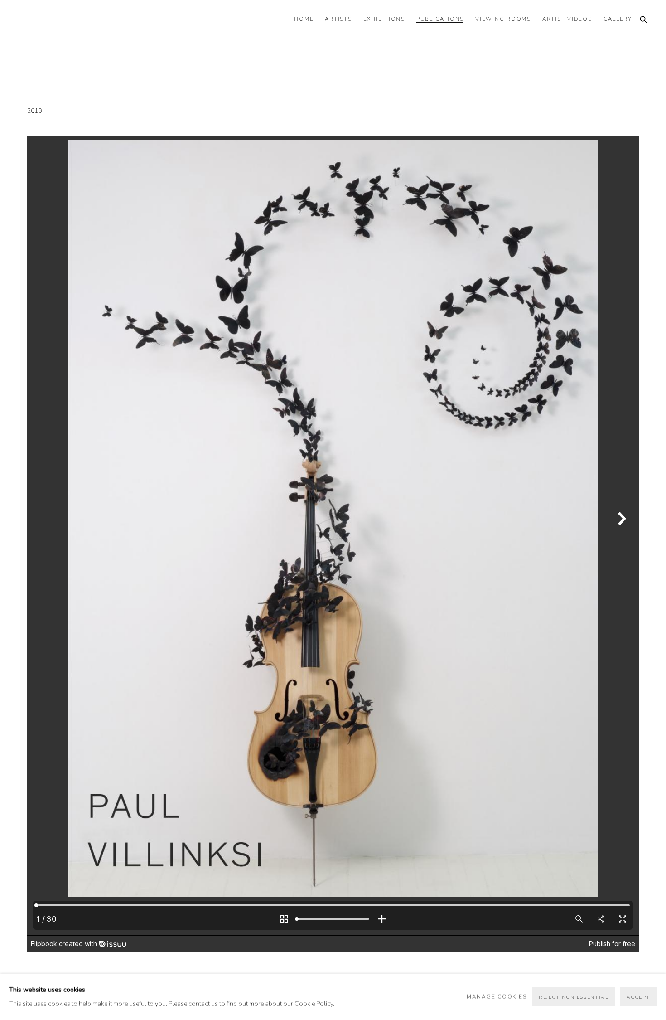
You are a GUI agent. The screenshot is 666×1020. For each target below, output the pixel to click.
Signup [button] (251, 573)
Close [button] (435, 464)
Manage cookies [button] (497, 996)
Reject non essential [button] (573, 997)
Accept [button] (638, 997)
